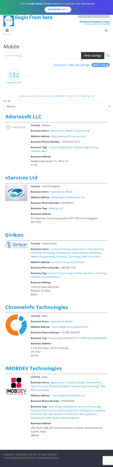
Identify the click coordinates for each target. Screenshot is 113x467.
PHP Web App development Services (57, 414)
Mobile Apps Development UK (67, 197)
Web (102, 386)
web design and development (63, 418)
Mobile (69, 130)
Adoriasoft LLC (23, 116)
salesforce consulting (94, 273)
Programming (81, 130)
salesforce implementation (45, 276)
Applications (12, 82)
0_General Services (60, 249)
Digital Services (80, 252)
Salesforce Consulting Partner (67, 262)
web (44, 151)
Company (36, 252)
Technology (74, 256)
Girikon (14, 234)
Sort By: (7, 101)
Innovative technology (61, 273)
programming (90, 147)
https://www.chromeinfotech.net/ (69, 326)
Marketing (95, 252)
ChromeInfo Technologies (36, 307)
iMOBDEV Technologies (33, 368)
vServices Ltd (21, 177)
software (35, 151)
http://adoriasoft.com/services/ (68, 136)
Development (63, 252)
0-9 (23, 96)
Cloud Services (95, 249)
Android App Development (63, 338)
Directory (60, 65)
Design (81, 382)
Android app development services (68, 406)
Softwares (61, 256)
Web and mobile (91, 256)
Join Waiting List (57, 9)
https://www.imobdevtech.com (68, 395)
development (65, 147)
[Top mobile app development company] (16, 376)
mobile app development (93, 338)
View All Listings (79, 65)
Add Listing (100, 65)
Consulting (48, 252)
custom (53, 147)
